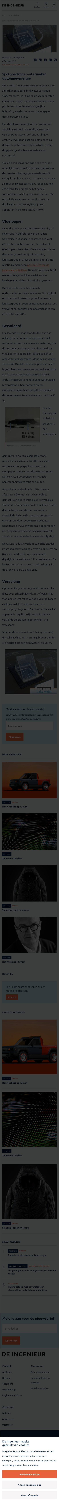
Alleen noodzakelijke (29, 1484)
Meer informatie (29, 1495)
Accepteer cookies (29, 1474)
